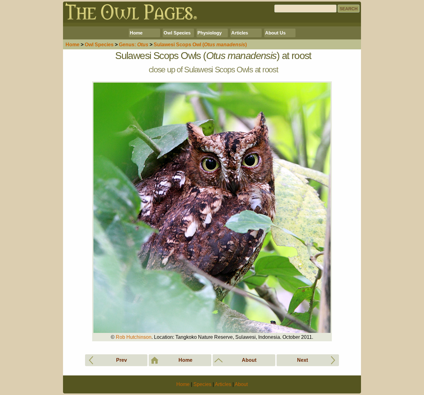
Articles (239, 32)
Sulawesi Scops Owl (200, 44)
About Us (275, 32)
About (241, 384)
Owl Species (177, 32)
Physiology (209, 32)
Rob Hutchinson (133, 337)
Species (99, 44)
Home (136, 32)
